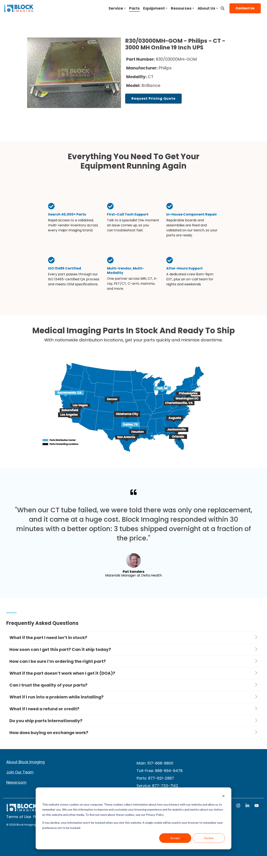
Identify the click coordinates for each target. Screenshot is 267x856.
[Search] (222, 8)
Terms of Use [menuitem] (18, 816)
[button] (238, 806)
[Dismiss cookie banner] (223, 796)
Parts (134, 8)
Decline (209, 838)
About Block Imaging (25, 762)
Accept (175, 838)
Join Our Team (20, 772)
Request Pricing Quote (153, 98)
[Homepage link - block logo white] (22, 809)
